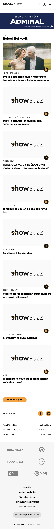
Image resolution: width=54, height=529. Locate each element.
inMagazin (9, 434)
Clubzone (45, 434)
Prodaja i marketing (27, 492)
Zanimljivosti (11, 429)
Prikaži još (15, 400)
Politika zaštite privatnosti (27, 502)
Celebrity (45, 425)
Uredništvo (27, 487)
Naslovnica (10, 425)
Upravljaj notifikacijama (28, 514)
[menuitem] (44, 4)
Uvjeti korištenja (27, 497)
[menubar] (44, 4)
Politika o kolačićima (27, 506)
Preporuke (45, 429)
